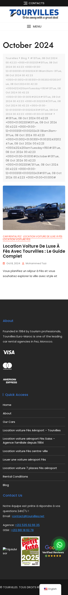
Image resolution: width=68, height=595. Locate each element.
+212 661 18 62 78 (22, 530)
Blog (6, 485)
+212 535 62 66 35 (27, 525)
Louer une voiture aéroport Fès (24, 459)
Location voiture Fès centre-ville (25, 451)
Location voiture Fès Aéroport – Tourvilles (32, 430)
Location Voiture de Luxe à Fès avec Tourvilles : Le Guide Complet (34, 251)
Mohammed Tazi (36, 263)
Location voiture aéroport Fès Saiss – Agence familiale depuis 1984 (29, 441)
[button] (34, 26)
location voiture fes (16, 239)
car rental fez (12, 236)
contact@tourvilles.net (28, 516)
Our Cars (9, 422)
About (7, 413)
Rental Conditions (15, 476)
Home (7, 405)
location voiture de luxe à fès (42, 236)
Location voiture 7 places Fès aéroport (30, 468)
